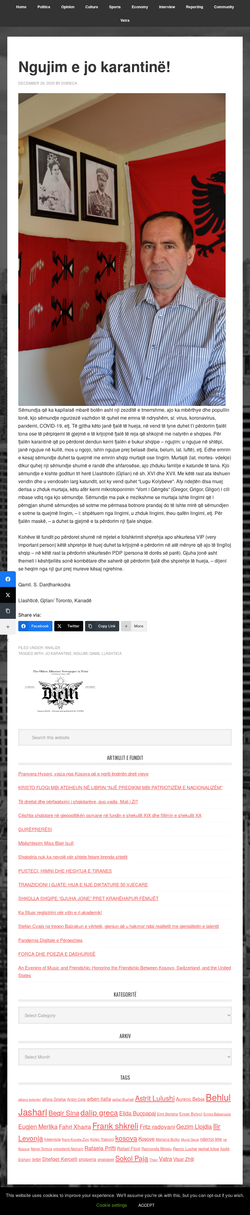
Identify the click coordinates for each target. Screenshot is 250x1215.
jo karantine (58, 653)
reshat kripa (208, 1148)
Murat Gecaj (190, 1139)
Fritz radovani (157, 1126)
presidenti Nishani (68, 1148)
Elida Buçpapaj (137, 1113)
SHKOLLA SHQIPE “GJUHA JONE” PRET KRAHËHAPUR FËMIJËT (88, 898)
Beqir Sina (63, 1112)
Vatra (165, 1158)
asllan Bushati (123, 1099)
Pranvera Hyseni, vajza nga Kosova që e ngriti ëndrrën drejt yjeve (83, 773)
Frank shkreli (115, 1125)
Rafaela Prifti (100, 1148)
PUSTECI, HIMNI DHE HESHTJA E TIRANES (65, 870)
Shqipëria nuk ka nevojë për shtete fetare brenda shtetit (72, 856)
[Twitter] (8, 595)
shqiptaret (106, 1159)
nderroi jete (211, 1139)
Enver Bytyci (190, 1114)
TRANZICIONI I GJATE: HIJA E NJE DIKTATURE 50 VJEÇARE (83, 884)
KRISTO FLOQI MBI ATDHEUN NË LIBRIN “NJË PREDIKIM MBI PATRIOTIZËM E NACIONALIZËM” (120, 787)
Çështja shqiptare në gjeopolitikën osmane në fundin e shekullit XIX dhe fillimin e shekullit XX (110, 815)
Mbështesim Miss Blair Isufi (46, 843)
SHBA (36, 1159)
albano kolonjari (29, 1099)
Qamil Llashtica (105, 653)
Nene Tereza (41, 1148)
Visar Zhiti (183, 1158)
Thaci (153, 1159)
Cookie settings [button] (111, 1205)
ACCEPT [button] (146, 1205)
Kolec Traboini (102, 1139)
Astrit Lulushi (155, 1098)
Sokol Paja (131, 1158)
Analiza (52, 647)
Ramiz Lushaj (185, 1148)
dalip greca (99, 1112)
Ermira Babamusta (217, 1113)
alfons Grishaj (54, 1099)
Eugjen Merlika (38, 1126)
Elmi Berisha (167, 1113)
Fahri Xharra (75, 1126)
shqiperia (87, 1159)
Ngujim (80, 653)
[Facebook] (8, 579)
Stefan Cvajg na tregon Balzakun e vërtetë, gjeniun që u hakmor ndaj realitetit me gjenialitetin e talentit (118, 926)
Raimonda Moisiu (156, 1148)
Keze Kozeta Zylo (75, 1139)
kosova (126, 1138)
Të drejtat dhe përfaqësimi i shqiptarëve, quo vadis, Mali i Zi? (78, 801)
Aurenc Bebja (190, 1098)
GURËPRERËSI (35, 829)
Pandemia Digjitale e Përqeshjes (50, 940)
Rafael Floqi (128, 1148)
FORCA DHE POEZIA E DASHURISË (56, 953)
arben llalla (99, 1098)
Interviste (52, 1139)
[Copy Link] (8, 611)
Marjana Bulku (168, 1139)
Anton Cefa (76, 1099)
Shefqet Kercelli (59, 1158)
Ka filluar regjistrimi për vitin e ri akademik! (60, 912)
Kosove (146, 1138)
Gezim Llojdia (194, 1126)
